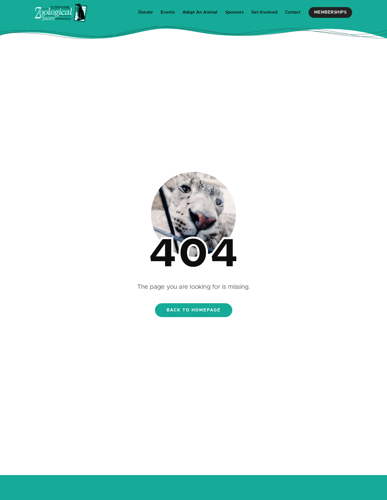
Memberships (330, 12)
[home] (61, 12)
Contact (293, 12)
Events (168, 12)
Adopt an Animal (199, 12)
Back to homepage (194, 310)
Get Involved (264, 12)
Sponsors (234, 12)
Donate (145, 12)
